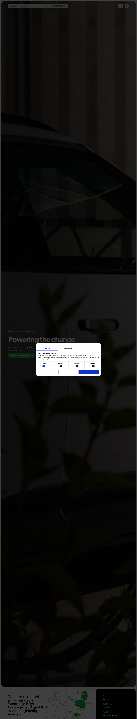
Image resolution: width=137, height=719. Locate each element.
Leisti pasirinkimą (68, 371)
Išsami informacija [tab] (68, 348)
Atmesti (48, 371)
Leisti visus (89, 371)
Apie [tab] (90, 348)
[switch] (60, 366)
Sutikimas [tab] (47, 348)
